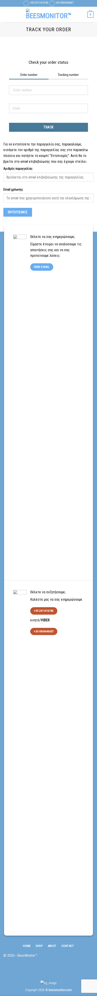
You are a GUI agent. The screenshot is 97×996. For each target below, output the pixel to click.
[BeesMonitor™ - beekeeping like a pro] (48, 15)
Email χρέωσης (13, 189)
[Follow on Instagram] (83, 957)
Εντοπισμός (18, 212)
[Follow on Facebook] (75, 957)
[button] (6, 14)
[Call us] (90, 957)
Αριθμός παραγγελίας (17, 169)
